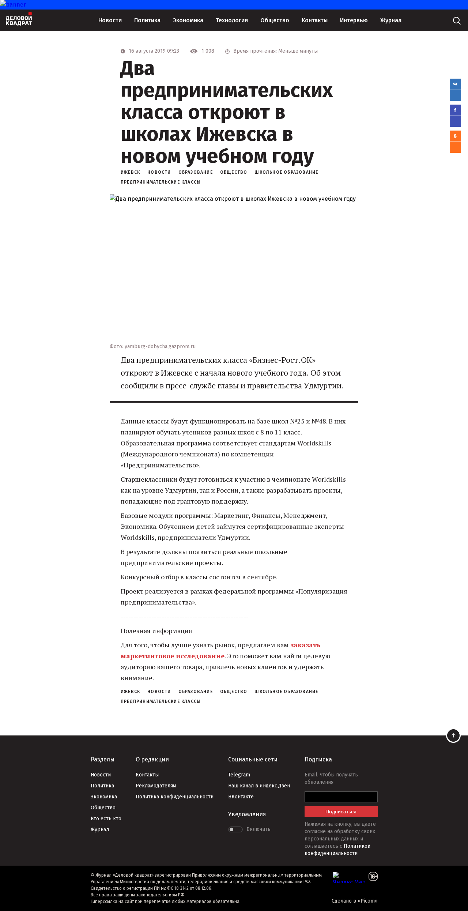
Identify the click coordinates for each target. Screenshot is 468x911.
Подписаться (340, 811)
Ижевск (130, 172)
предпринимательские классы (161, 182)
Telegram (239, 775)
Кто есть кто (106, 819)
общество (234, 172)
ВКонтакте (241, 797)
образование (195, 172)
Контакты (315, 20)
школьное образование (286, 172)
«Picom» (368, 901)
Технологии (232, 20)
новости (159, 172)
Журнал (390, 20)
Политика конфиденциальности (175, 797)
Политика (147, 20)
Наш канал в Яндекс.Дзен (259, 786)
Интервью (354, 20)
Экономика (188, 20)
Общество (274, 20)
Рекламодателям (156, 786)
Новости (110, 20)
